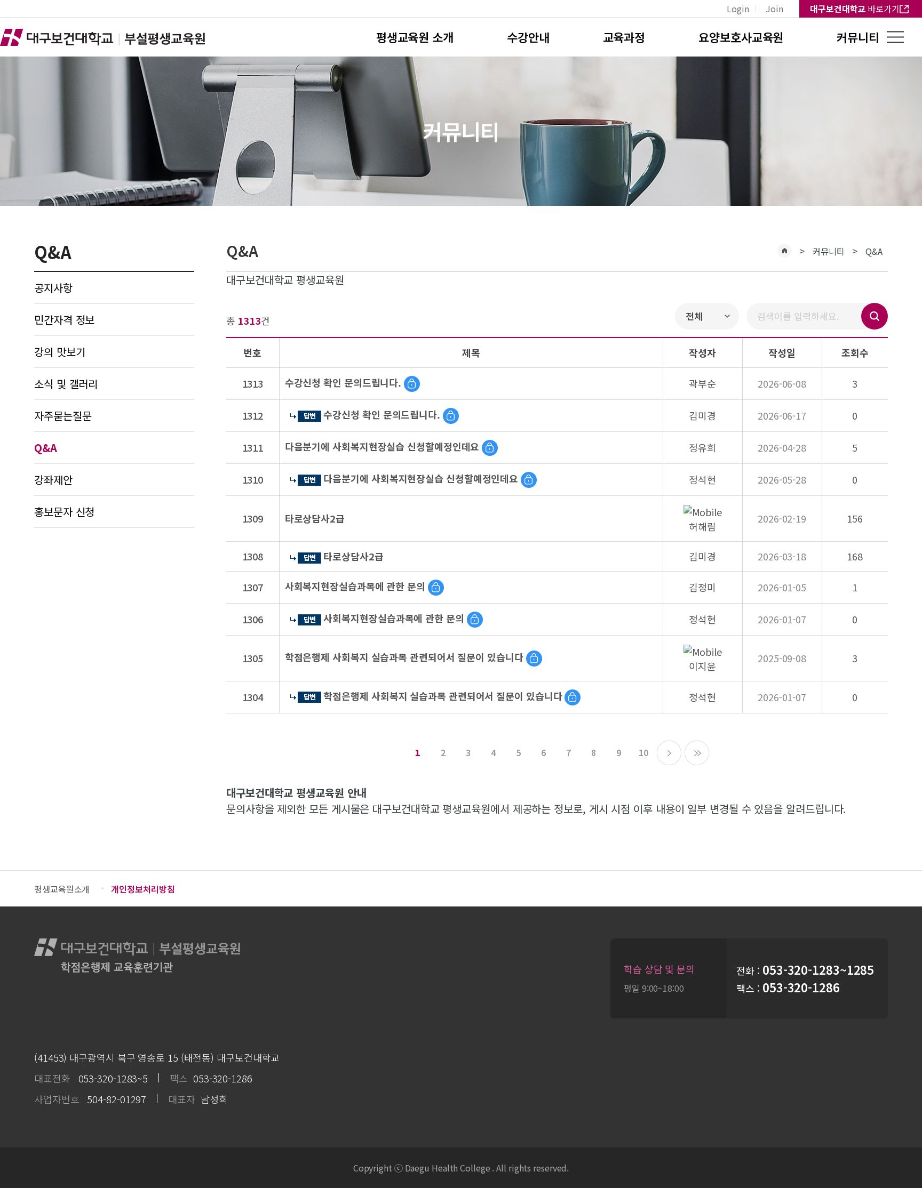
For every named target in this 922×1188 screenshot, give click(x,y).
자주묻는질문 (62, 415)
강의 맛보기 (59, 351)
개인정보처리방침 (142, 888)
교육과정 (624, 36)
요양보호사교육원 (740, 36)
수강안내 (528, 36)
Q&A (874, 251)
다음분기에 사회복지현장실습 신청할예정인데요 (382, 446)
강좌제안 (53, 479)
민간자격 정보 (64, 319)
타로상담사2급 (315, 518)
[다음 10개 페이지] (668, 752)
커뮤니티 (858, 36)
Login (738, 8)
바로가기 (855, 8)
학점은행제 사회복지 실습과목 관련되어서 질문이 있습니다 (404, 657)
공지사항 (53, 287)
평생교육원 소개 (415, 36)
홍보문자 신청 (64, 511)
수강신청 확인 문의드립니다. (343, 382)
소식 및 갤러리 (66, 383)
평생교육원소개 (62, 888)
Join (774, 8)
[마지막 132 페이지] (696, 752)
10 (643, 752)
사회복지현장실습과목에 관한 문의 (355, 586)
